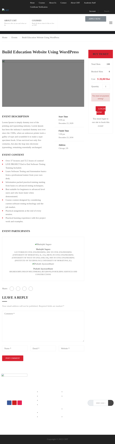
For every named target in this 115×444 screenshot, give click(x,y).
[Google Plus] (18, 289)
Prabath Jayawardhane (43, 269)
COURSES (36, 20)
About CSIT (75, 3)
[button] (95, 19)
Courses (42, 3)
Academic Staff (90, 3)
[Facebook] (12, 289)
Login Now (100, 111)
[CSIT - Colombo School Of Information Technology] (13, 10)
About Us (52, 3)
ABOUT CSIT (10, 20)
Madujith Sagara (43, 249)
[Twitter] (24, 289)
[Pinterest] (31, 289)
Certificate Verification (39, 7)
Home (32, 3)
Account (92, 11)
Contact (63, 3)
